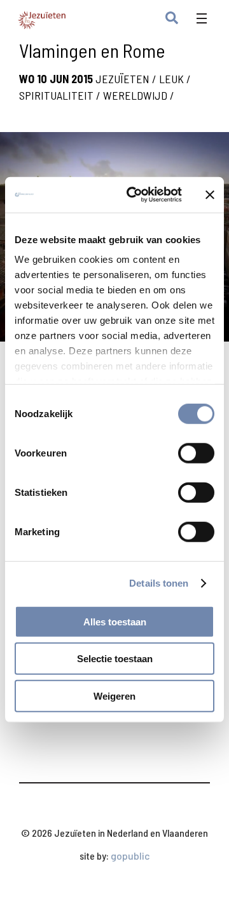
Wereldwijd (135, 95)
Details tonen (158, 583)
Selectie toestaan (115, 658)
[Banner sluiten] (209, 194)
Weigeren (114, 695)
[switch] (196, 453)
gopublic (130, 855)
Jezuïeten (122, 79)
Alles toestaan (114, 621)
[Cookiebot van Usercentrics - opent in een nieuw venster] (134, 195)
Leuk (171, 79)
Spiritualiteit (56, 95)
